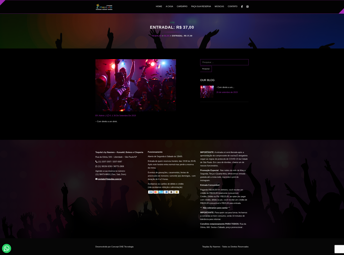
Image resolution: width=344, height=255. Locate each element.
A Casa (169, 6)
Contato (232, 6)
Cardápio (182, 6)
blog (167, 36)
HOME (159, 6)
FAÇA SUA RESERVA (201, 6)
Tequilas (157, 36)
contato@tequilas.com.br (110, 179)
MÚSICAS (219, 6)
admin (102, 115)
